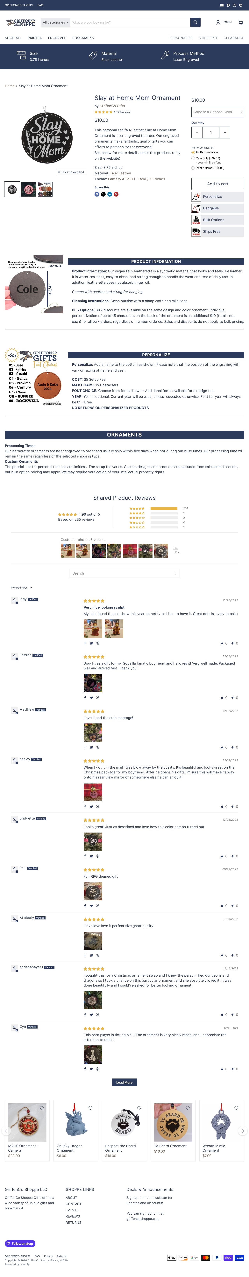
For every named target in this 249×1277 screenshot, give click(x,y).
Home (10, 86)
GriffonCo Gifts (112, 106)
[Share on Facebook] (97, 194)
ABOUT (71, 1198)
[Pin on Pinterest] (116, 194)
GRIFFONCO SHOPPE (19, 5)
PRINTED (35, 38)
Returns (62, 1256)
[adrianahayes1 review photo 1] (93, 1000)
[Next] (242, 1130)
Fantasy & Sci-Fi (121, 179)
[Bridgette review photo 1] (93, 841)
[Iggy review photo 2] (114, 628)
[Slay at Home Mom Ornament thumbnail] (12, 189)
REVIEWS (73, 1216)
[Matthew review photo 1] (93, 732)
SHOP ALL (13, 38)
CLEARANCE (234, 38)
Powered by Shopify (17, 1264)
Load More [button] (124, 1082)
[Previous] (6, 1130)
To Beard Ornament (170, 1146)
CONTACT (74, 1204)
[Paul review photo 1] (93, 891)
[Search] (195, 22)
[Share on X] (103, 194)
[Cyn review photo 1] (93, 1054)
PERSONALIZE (181, 38)
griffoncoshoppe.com (143, 1219)
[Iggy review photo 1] (93, 628)
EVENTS (72, 1210)
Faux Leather (120, 173)
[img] (94, 601)
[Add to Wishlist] (41, 1108)
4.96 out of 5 (89, 514)
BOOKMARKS (83, 38)
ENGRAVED (57, 38)
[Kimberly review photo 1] (93, 941)
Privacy (48, 1256)
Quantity (197, 123)
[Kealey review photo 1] (93, 792)
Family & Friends (151, 179)
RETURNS (73, 1223)
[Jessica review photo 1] (93, 683)
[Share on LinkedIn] (109, 194)
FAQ (40, 5)
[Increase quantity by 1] (224, 132)
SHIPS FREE (208, 38)
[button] (137, 508)
